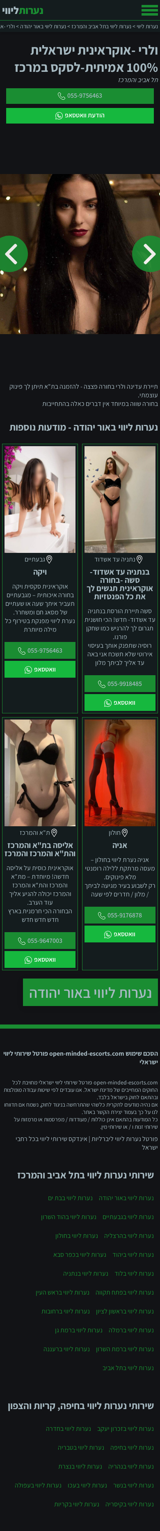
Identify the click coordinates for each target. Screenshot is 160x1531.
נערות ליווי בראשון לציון (125, 1311)
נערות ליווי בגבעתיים (128, 1216)
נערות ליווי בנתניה (85, 1273)
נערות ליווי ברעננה (66, 1349)
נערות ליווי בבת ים (70, 1198)
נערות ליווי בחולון (76, 1235)
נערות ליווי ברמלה (131, 1330)
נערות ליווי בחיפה (132, 1447)
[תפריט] (149, 10)
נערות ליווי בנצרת (80, 1466)
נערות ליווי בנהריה (131, 1466)
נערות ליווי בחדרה (68, 1428)
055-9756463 (84, 95)
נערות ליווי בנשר (133, 1485)
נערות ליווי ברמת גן (79, 1330)
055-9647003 (44, 940)
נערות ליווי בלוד (134, 1273)
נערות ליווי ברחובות (65, 1311)
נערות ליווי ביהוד (133, 1254)
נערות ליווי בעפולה (38, 1485)
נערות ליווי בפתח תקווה (125, 1292)
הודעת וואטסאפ (85, 115)
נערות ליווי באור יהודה (90, 992)
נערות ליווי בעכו (87, 1485)
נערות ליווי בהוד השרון (68, 1216)
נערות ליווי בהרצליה (129, 1235)
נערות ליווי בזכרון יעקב (125, 1428)
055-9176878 (124, 915)
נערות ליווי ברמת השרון (125, 1349)
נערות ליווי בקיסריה (129, 1504)
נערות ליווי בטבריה (81, 1447)
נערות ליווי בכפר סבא (79, 1254)
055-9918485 (124, 683)
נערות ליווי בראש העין (62, 1292)
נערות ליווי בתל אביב (128, 1368)
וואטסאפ (124, 702)
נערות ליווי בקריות (76, 1504)
